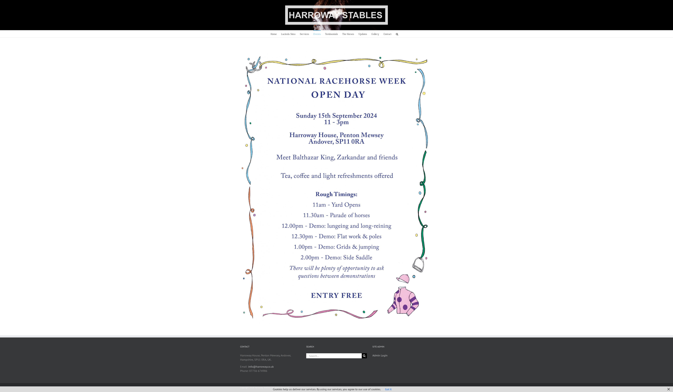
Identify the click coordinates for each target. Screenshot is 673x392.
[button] (397, 33)
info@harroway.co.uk (261, 366)
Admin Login (380, 355)
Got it (388, 389)
